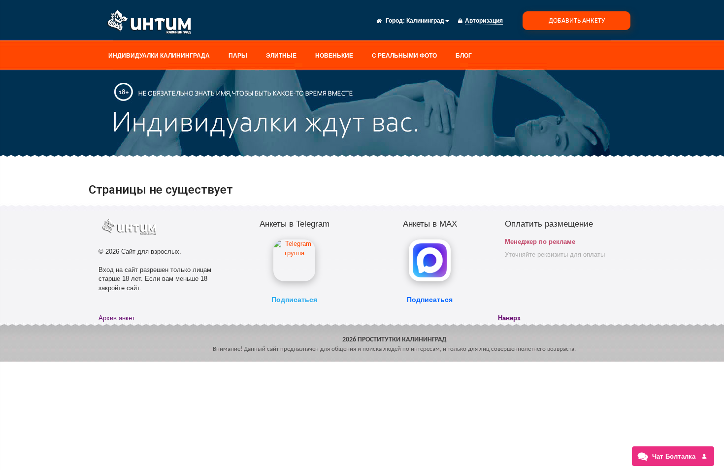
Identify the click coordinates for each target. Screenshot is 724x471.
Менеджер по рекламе (540, 241)
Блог (464, 55)
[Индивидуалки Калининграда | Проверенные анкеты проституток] (152, 24)
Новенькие (334, 55)
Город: (395, 21)
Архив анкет (117, 318)
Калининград (425, 21)
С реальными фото (404, 55)
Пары (238, 55)
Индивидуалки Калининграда (159, 55)
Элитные (281, 55)
